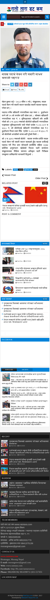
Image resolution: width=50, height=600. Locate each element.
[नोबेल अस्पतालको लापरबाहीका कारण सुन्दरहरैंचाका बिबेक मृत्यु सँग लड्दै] (6, 377)
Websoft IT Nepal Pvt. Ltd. (29, 598)
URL (22, 90)
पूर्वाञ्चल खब (31, 170)
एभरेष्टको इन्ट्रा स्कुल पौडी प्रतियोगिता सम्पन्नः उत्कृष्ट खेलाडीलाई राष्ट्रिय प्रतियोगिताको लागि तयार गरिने (24, 317)
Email (6, 90)
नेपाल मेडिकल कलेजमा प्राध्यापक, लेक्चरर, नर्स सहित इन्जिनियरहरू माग (28, 511)
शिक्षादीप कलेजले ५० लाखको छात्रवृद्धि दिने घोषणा (27, 279)
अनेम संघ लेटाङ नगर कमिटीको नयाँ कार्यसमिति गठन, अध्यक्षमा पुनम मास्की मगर (28, 502)
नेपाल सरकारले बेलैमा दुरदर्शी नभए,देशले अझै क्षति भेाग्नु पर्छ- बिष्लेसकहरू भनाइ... (24, 321)
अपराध (18, 170)
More (45, 244)
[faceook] (25, 333)
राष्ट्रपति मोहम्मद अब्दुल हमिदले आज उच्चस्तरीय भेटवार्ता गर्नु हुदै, (31, 269)
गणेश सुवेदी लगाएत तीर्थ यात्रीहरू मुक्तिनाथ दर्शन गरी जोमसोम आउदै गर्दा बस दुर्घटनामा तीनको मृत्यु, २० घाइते (29, 417)
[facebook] (25, 2)
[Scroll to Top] (46, 596)
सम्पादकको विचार (8, 244)
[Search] (47, 17)
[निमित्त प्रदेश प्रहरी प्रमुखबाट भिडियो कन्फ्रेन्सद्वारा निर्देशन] (6, 404)
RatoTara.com (27, 595)
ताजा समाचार (7, 299)
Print (15, 90)
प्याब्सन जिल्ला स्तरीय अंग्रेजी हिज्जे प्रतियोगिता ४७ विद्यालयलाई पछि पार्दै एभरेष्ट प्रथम (28, 494)
